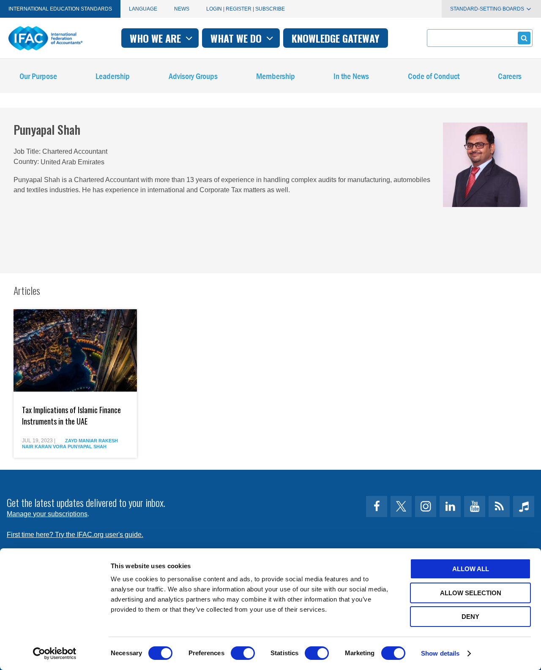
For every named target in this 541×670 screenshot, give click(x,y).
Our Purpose (38, 76)
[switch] (243, 653)
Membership (275, 76)
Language (143, 9)
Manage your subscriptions (47, 513)
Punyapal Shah (87, 446)
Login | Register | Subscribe (245, 9)
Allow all (470, 568)
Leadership (113, 76)
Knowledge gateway (336, 38)
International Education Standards (60, 9)
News (181, 9)
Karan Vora (50, 446)
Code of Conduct (433, 76)
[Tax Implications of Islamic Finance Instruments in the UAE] (75, 350)
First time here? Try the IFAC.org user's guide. (75, 534)
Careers (510, 76)
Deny (470, 616)
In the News (351, 76)
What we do (237, 38)
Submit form (524, 38)
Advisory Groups (193, 76)
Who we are (156, 38)
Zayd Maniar (81, 440)
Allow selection (470, 592)
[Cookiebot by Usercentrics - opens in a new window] (55, 653)
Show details (440, 653)
